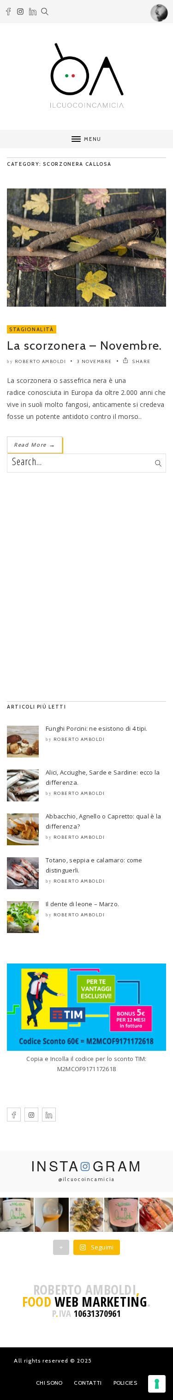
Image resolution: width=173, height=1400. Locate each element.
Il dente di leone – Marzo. (82, 904)
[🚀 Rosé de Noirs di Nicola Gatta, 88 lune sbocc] (121, 1214)
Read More (34, 444)
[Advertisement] (86, 586)
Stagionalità (31, 329)
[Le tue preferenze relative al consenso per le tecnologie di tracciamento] (157, 1384)
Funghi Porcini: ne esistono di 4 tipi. (97, 728)
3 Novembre (94, 361)
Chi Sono (49, 1382)
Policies (125, 1382)
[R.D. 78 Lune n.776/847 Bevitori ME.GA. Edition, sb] (51, 1214)
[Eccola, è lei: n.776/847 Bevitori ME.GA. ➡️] (17, 1214)
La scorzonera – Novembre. (84, 345)
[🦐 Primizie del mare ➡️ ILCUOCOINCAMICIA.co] (156, 1214)
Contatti (87, 1382)
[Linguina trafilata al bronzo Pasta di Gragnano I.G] (86, 1214)
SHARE (141, 361)
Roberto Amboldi (40, 361)
